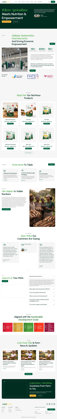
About (19, 1)
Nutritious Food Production (10, 173)
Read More (4, 368)
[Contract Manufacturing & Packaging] (22, 171)
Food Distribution (43, 174)
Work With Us (40, 1)
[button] (38, 413)
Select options (10, 123)
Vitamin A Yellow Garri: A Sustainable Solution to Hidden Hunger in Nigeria (46, 363)
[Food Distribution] (40, 171)
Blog (35, 1)
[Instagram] (47, 404)
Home (16, 1)
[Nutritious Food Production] (5, 171)
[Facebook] (50, 404)
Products (31, 1)
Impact (27, 1)
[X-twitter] (52, 404)
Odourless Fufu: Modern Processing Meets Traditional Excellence (9, 363)
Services (23, 1)
